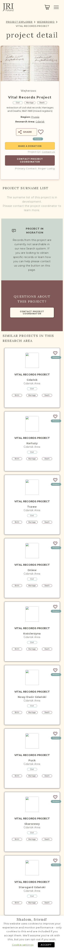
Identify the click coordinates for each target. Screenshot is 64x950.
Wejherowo (46, 22)
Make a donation (30, 146)
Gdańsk (40, 121)
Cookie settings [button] (22, 944)
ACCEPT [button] (46, 944)
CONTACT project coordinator (32, 312)
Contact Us (48, 151)
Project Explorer (19, 22)
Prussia (35, 116)
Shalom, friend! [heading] (32, 919)
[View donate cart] (47, 7)
